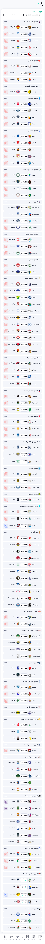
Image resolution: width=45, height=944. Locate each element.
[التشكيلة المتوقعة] (6, 27)
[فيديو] (6, 526)
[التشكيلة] (6, 802)
